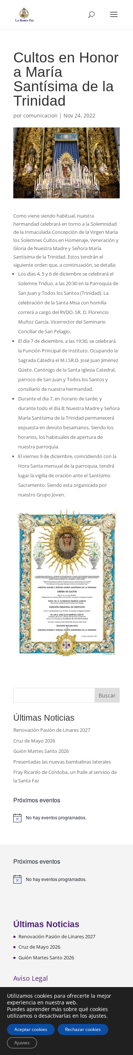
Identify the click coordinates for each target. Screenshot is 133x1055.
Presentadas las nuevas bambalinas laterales (62, 761)
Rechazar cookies (83, 1029)
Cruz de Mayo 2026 (34, 740)
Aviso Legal (30, 978)
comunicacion (40, 115)
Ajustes (22, 1042)
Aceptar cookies (30, 1029)
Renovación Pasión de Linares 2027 (51, 730)
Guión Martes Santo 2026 (41, 751)
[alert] (66, 817)
